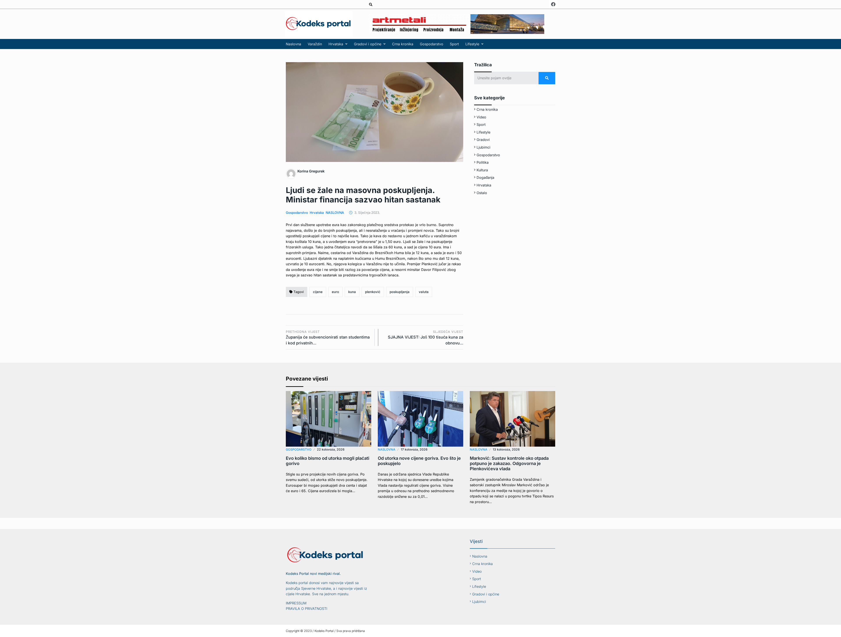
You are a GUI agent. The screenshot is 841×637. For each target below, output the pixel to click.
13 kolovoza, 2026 (506, 449)
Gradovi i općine (367, 44)
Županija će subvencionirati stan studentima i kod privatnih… (328, 337)
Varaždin (315, 44)
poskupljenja (400, 292)
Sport (454, 44)
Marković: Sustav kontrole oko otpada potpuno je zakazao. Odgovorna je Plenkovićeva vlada (509, 463)
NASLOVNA (335, 213)
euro (335, 292)
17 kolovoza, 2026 (414, 449)
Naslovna (293, 44)
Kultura (482, 170)
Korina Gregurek (311, 171)
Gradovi (483, 139)
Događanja (485, 177)
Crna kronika (402, 44)
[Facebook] (553, 4)
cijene (318, 292)
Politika (483, 162)
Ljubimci (483, 147)
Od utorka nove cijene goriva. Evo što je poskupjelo (419, 461)
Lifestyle (472, 44)
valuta (424, 292)
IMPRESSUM (296, 603)
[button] (338, 44)
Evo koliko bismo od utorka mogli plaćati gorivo (327, 461)
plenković (372, 292)
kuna (352, 292)
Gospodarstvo (431, 44)
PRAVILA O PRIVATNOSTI (306, 608)
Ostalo (482, 193)
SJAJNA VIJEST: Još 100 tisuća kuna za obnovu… (425, 337)
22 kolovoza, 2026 (331, 449)
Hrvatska (336, 44)
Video (481, 117)
